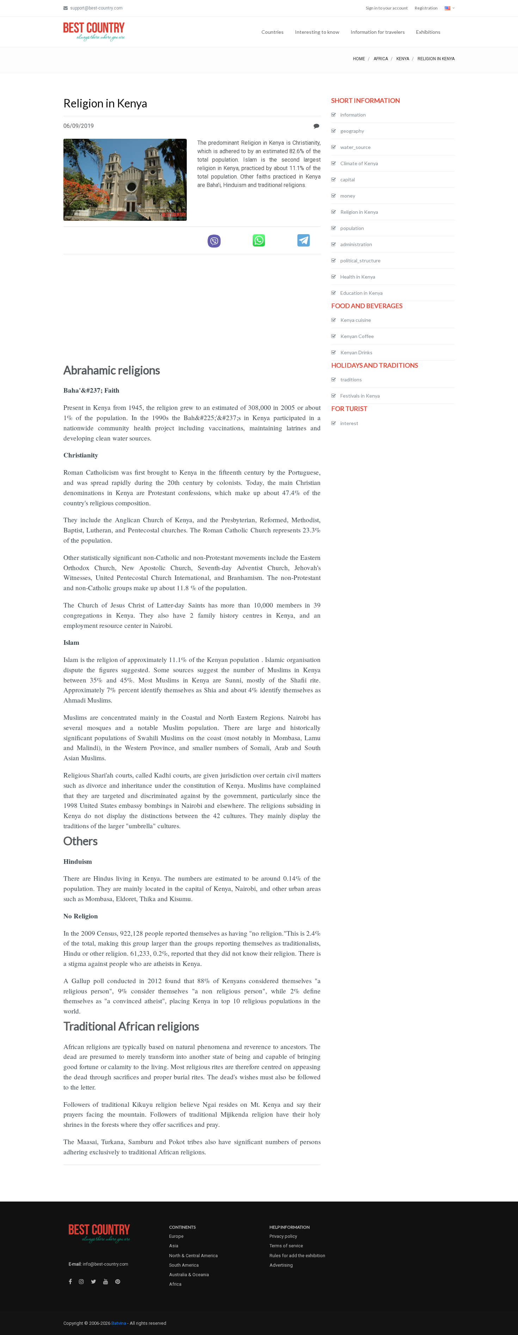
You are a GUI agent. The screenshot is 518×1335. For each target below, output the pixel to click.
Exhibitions (428, 32)
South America (184, 1265)
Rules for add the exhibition (297, 1255)
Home (359, 58)
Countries (272, 32)
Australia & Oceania (189, 1274)
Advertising (281, 1265)
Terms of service (286, 1245)
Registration (426, 8)
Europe (176, 1236)
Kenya (402, 58)
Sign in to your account (387, 8)
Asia (173, 1245)
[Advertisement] (192, 309)
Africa (381, 58)
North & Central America (193, 1255)
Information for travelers (378, 32)
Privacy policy (283, 1236)
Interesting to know (317, 32)
